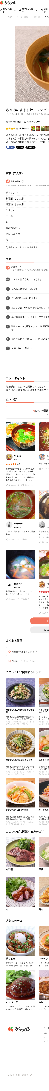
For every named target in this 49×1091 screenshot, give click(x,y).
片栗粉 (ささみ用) (15, 204)
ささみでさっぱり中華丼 (17, 810)
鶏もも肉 (10, 958)
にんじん (10, 210)
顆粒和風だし (13, 228)
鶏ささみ (10, 192)
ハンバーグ (12, 1002)
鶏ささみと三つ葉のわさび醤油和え (20, 711)
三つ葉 (9, 216)
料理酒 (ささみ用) (15, 198)
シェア (11, 147)
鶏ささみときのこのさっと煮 (19, 760)
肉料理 (9, 869)
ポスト (21, 147)
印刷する (31, 147)
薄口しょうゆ (13, 233)
